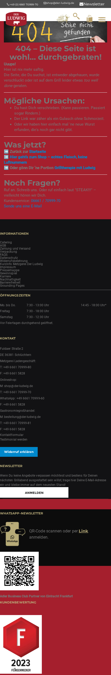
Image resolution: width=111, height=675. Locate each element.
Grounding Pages (12, 285)
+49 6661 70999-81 (17, 423)
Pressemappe (9, 270)
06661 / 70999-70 (45, 200)
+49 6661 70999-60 (30, 398)
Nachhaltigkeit (10, 279)
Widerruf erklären (19, 452)
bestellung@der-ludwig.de (22, 417)
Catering (6, 242)
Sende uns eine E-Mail (23, 206)
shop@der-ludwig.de (18, 386)
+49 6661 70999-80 (17, 367)
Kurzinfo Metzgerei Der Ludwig (21, 264)
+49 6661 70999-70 (17, 392)
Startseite (37, 151)
